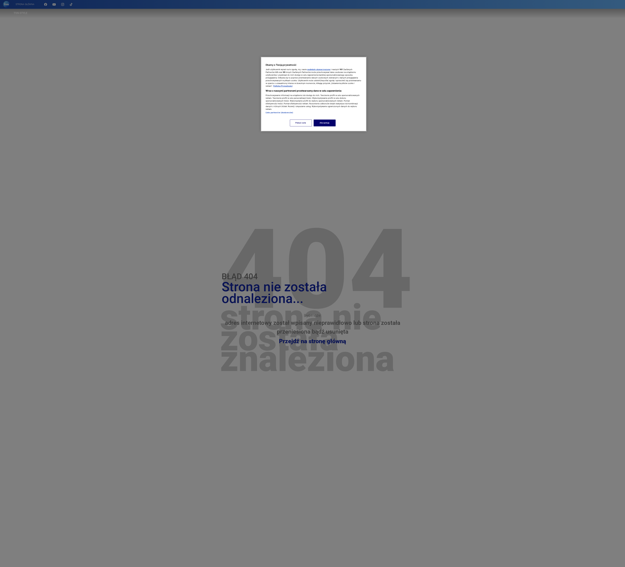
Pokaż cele (300, 123)
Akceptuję (325, 123)
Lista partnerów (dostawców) (279, 112)
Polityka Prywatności (282, 86)
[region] (314, 94)
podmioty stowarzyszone (318, 69)
